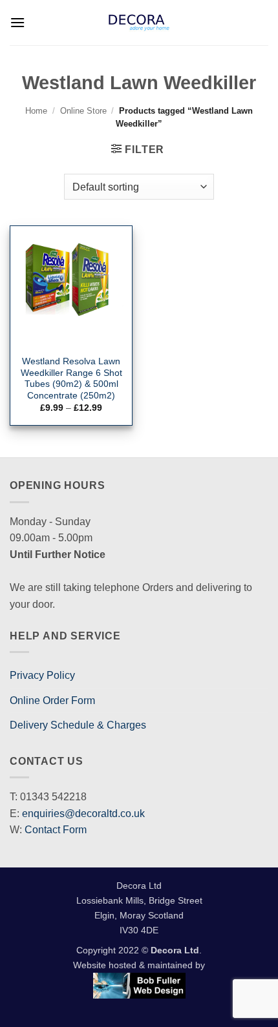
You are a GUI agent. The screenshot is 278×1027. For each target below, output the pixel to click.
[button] (17, 22)
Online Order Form (52, 700)
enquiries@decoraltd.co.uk (83, 813)
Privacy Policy (42, 675)
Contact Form (56, 829)
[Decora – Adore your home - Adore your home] (139, 22)
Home (36, 111)
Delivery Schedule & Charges (78, 725)
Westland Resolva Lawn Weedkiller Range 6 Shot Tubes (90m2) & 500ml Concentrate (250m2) (71, 378)
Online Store (83, 111)
